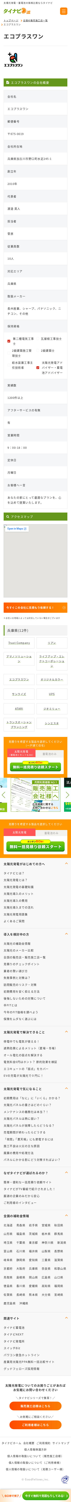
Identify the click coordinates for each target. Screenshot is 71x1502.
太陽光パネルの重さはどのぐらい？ (28, 1105)
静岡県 (20, 1260)
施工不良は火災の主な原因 (22, 1146)
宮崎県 (58, 1294)
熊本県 (33, 1294)
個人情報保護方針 (35, 1449)
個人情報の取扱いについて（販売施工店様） (35, 1456)
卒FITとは (10, 1005)
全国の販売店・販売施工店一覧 (25, 957)
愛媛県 (33, 1286)
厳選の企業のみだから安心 (22, 1196)
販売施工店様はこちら (36, 1406)
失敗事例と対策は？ (17, 978)
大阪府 (20, 1268)
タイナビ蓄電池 (14, 1327)
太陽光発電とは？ (16, 880)
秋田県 (58, 1225)
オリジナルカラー (52, 679)
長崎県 (20, 1294)
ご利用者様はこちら (35, 1425)
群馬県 (58, 1234)
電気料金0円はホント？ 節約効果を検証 (30, 1062)
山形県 (8, 1234)
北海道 (8, 1225)
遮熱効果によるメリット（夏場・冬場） (31, 1048)
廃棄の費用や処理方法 (19, 1153)
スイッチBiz (12, 1348)
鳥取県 (8, 1277)
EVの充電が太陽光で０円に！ (24, 1075)
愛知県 (33, 1260)
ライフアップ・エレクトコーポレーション (52, 661)
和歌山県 (60, 1268)
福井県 (33, 1251)
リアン (52, 643)
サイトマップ (60, 1443)
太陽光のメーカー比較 (19, 950)
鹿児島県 (10, 1303)
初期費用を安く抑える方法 (22, 991)
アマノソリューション (19, 658)
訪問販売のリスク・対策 (20, 985)
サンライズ (19, 694)
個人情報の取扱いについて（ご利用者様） (35, 1462)
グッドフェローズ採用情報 (22, 1369)
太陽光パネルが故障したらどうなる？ (29, 1125)
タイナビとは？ (14, 873)
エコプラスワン (19, 679)
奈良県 (46, 1268)
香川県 (20, 1286)
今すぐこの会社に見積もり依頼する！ (30, 607)
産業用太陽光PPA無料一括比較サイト (29, 1362)
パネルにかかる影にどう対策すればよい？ (32, 1160)
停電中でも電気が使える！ (22, 1041)
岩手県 (33, 1225)
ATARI (19, 708)
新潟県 (61, 1242)
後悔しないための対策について (25, 998)
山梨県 (46, 1251)
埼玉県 (8, 1242)
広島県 (46, 1277)
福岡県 (58, 1286)
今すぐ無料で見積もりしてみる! (44, 1496)
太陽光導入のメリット (19, 893)
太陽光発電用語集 (16, 914)
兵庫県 (33, 1268)
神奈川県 (48, 1242)
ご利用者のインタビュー (20, 1202)
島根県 (20, 1277)
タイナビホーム (11, 1443)
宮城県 (46, 1225)
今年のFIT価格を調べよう (21, 1012)
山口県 (58, 1277)
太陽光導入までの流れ (19, 907)
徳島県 (8, 1286)
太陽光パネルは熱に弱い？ (22, 1118)
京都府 (8, 1268)
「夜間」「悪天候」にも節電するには (29, 1139)
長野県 (58, 1251)
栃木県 (46, 1234)
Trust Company (19, 643)
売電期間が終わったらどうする (25, 1132)
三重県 (46, 1260)
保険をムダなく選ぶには (20, 1019)
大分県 (46, 1294)
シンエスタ (52, 723)
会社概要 (29, 1443)
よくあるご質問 (14, 921)
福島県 (20, 1234)
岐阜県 (8, 1260)
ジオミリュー (52, 708)
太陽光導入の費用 (16, 900)
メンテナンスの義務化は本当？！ (26, 1112)
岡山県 (33, 1277)
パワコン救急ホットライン (22, 1355)
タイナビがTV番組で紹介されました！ (30, 1189)
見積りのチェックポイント (22, 964)
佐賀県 (8, 1294)
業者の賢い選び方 (16, 971)
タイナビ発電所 (14, 1341)
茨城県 (33, 1234)
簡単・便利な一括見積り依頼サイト (28, 1182)
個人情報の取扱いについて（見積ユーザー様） (35, 1469)
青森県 (20, 1225)
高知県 (46, 1286)
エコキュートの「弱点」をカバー (26, 1069)
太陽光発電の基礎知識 (19, 887)
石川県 (20, 1251)
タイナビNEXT (14, 1334)
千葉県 (20, 1242)
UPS (52, 694)
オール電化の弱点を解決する (23, 1055)
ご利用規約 (43, 1443)
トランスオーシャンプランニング (19, 724)
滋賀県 (58, 1260)
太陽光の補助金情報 (17, 943)
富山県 (8, 1251)
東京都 (33, 1242)
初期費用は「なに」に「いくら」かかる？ (32, 1098)
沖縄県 (23, 1303)
